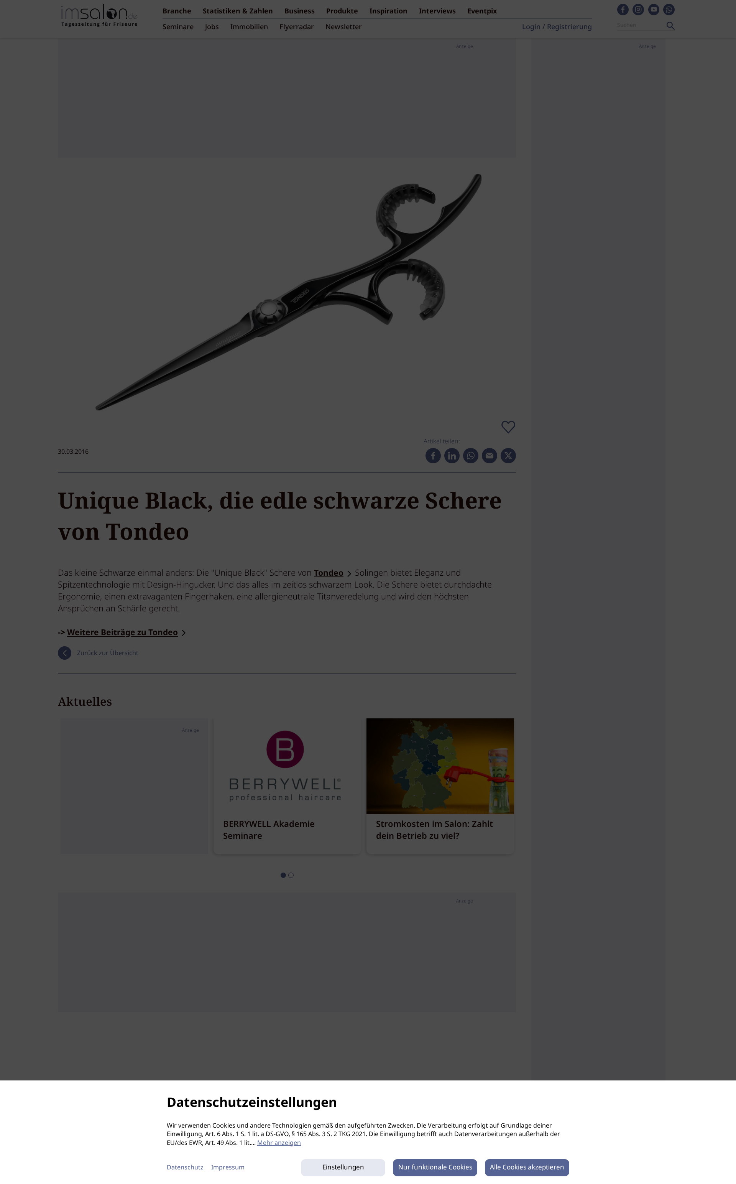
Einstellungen (343, 1168)
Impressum (228, 1167)
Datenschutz (185, 1167)
